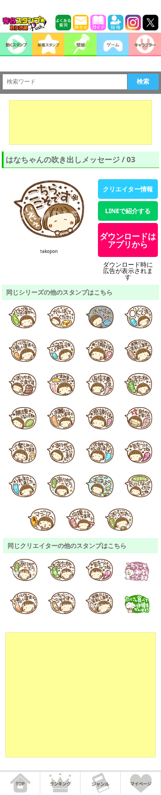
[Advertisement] (80, 122)
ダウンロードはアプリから (128, 240)
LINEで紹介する (128, 210)
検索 (143, 81)
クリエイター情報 (128, 189)
